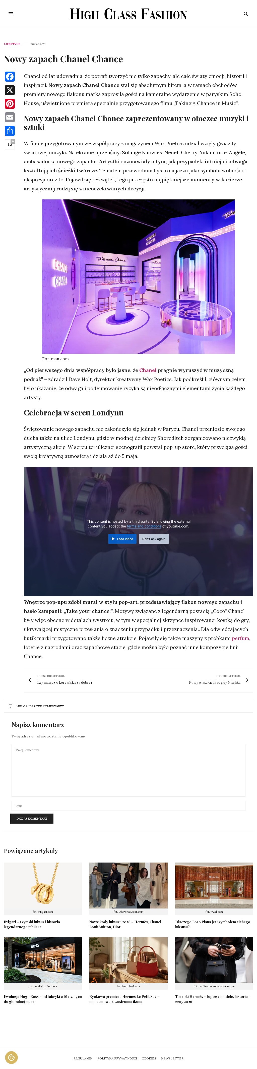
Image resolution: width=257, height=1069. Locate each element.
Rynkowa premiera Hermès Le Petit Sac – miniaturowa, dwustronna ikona (124, 999)
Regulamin (83, 1058)
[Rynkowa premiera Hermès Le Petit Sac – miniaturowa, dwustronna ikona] (128, 960)
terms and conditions (144, 526)
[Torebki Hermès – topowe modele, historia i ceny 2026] (214, 960)
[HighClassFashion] (128, 13)
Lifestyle (12, 44)
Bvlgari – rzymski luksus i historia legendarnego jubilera (32, 924)
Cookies (149, 1058)
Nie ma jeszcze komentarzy (40, 706)
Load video (125, 539)
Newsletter (172, 1058)
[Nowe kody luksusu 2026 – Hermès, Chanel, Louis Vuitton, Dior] (128, 885)
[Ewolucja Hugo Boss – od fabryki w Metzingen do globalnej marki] (43, 960)
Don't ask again (153, 539)
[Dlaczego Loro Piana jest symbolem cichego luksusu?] (214, 885)
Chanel (148, 370)
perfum (240, 638)
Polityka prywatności (117, 1058)
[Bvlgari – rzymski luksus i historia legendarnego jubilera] (43, 885)
